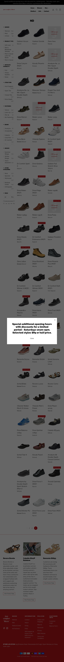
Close (32, 338)
